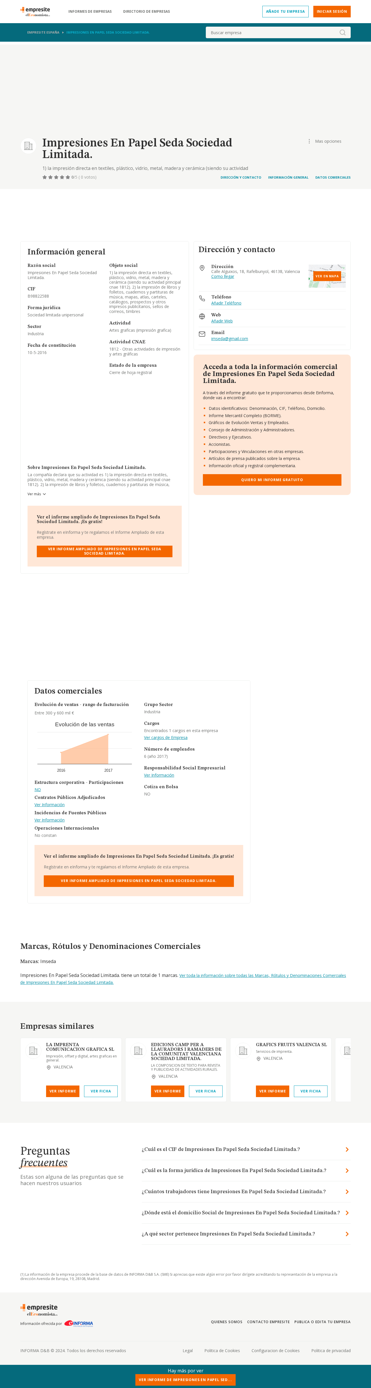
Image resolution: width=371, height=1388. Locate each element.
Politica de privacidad (331, 1350)
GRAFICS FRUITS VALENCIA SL (291, 1045)
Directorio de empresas (146, 12)
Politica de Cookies (222, 1350)
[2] (51, 177)
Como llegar (222, 276)
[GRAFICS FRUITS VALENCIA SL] (243, 1051)
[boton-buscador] (342, 32)
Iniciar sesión (332, 11)
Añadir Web (222, 321)
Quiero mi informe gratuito (272, 479)
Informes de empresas (90, 12)
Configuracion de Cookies (276, 1350)
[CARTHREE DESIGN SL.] (348, 1051)
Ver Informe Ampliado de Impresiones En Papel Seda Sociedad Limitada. (104, 551)
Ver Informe (63, 1091)
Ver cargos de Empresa (166, 737)
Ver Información (49, 804)
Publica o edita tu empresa (322, 1321)
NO (37, 789)
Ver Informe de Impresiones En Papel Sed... (185, 1379)
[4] (63, 177)
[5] (68, 177)
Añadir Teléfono (226, 303)
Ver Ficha (101, 1091)
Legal (188, 1350)
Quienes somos (226, 1321)
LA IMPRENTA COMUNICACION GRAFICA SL (80, 1047)
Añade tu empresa (285, 11)
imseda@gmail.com (229, 338)
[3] (57, 177)
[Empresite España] (37, 11)
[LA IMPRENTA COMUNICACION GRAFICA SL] (33, 1051)
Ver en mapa (327, 276)
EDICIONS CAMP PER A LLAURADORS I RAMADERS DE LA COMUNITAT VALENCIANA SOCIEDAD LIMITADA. (186, 1052)
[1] (45, 177)
